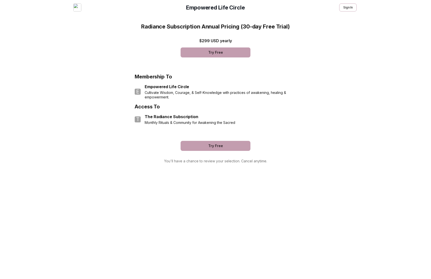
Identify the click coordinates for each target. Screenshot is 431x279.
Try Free (215, 52)
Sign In (348, 7)
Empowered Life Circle (215, 7)
